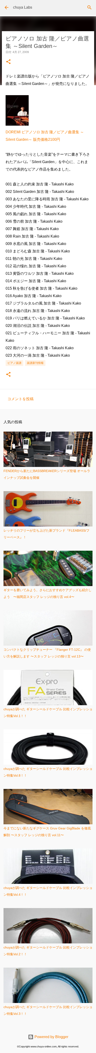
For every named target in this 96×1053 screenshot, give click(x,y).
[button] (8, 62)
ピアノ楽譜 (14, 363)
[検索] (89, 7)
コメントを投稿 (20, 399)
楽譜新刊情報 (35, 363)
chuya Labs (22, 7)
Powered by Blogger (51, 1037)
